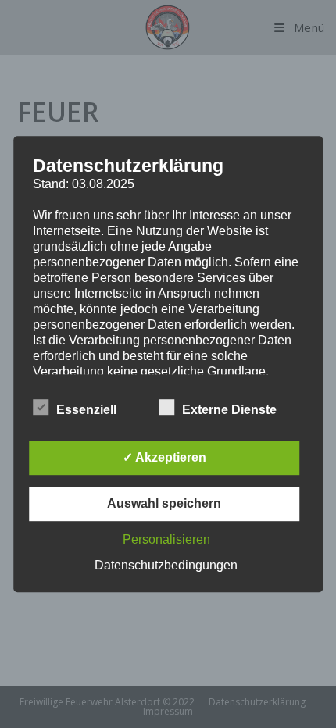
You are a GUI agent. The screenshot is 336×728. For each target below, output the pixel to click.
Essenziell (86, 409)
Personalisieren (166, 539)
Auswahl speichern (164, 503)
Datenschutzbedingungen (166, 565)
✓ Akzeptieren (164, 457)
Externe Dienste (229, 409)
